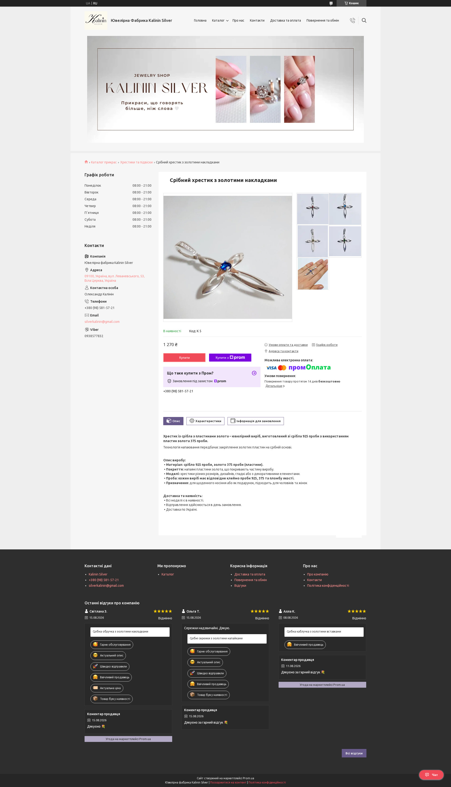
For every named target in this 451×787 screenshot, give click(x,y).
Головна (200, 20)
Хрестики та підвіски (136, 162)
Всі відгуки (354, 753)
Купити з (222, 357)
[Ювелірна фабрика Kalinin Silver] (96, 20)
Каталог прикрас (104, 162)
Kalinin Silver (98, 574)
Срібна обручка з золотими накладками (120, 631)
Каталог (218, 20)
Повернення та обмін (323, 20)
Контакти (257, 20)
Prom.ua (248, 778)
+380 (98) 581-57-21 (104, 580)
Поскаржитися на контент (228, 782)
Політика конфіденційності (328, 585)
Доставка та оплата (285, 20)
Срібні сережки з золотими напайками (216, 638)
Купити (184, 357)
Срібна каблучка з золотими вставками (314, 631)
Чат (435, 775)
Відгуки (240, 585)
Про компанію (317, 574)
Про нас (238, 20)
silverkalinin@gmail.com (102, 322)
